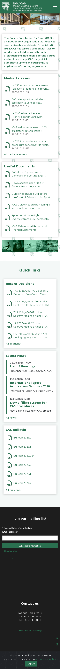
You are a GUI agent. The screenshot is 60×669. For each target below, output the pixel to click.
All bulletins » (14, 490)
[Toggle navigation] (55, 7)
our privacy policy (45, 659)
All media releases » (15, 154)
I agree (31, 663)
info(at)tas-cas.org (30, 630)
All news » (11, 417)
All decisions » (14, 343)
